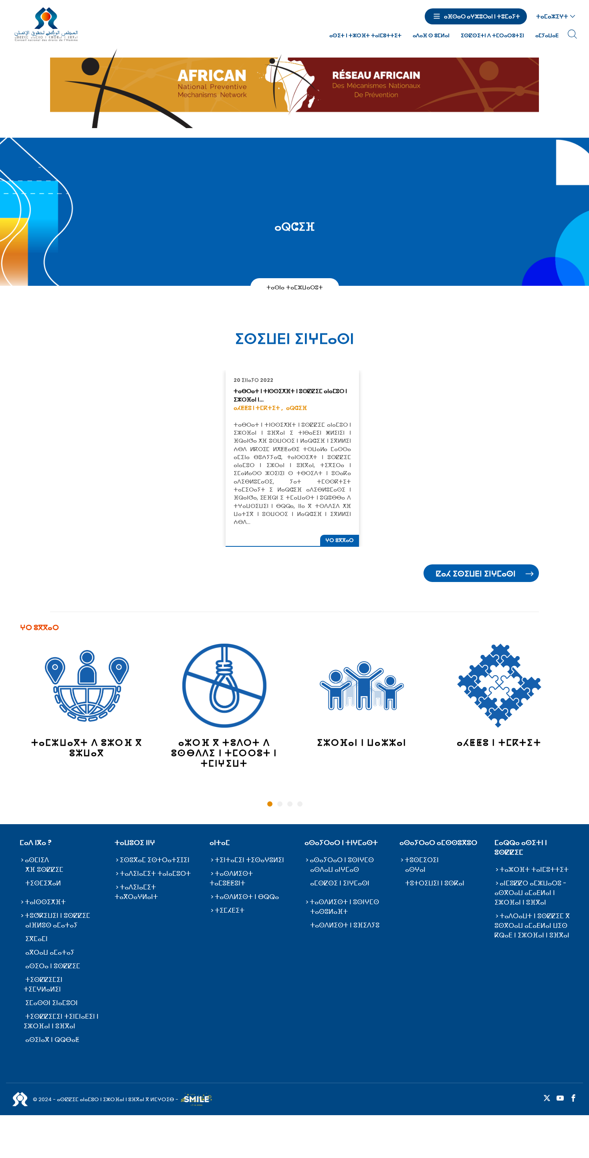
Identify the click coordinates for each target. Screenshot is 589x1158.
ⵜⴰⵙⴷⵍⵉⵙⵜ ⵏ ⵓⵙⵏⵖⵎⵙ (344, 902)
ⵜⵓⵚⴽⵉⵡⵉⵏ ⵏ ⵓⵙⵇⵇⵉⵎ (57, 915)
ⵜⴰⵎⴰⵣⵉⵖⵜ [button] (552, 16)
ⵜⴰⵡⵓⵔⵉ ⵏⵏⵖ (135, 842)
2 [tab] (279, 804)
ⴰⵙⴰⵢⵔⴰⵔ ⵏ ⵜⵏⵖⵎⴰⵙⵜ (341, 842)
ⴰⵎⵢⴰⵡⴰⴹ (547, 35)
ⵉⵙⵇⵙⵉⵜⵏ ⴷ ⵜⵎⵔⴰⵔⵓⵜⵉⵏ (492, 35)
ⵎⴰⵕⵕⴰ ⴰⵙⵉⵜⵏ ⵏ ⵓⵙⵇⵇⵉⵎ (520, 847)
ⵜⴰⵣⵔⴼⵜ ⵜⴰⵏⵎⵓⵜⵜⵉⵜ (534, 869)
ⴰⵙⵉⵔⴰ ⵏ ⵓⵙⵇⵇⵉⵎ (52, 966)
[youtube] (560, 1098)
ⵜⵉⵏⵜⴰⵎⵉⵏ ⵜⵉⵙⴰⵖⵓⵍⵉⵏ (249, 860)
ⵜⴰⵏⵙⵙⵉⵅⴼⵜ (45, 902)
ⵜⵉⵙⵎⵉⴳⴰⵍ (43, 883)
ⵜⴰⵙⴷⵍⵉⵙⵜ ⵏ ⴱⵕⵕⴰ (247, 896)
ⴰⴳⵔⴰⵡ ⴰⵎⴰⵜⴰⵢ (50, 952)
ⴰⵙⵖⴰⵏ (415, 869)
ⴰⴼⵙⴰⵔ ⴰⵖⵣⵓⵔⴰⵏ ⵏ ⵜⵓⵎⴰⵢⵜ (482, 16)
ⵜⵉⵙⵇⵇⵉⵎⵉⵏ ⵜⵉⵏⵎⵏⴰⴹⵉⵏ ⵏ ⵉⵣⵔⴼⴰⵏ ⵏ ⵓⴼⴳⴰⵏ (61, 1021)
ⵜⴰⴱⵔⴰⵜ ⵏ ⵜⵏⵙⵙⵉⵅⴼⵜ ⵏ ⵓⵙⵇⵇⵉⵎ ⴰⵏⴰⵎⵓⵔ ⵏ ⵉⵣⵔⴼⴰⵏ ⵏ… (290, 395)
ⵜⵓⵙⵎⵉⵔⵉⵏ (422, 860)
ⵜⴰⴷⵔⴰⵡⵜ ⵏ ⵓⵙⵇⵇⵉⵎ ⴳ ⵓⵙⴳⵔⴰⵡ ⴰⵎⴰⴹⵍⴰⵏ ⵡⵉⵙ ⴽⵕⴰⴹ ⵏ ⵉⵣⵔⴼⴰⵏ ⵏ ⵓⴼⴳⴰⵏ (532, 925)
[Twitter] (547, 1098)
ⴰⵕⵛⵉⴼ (296, 408)
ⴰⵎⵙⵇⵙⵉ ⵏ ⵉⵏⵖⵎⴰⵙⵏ (339, 883)
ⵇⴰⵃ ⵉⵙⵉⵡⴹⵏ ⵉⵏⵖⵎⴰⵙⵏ (476, 573)
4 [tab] (300, 804)
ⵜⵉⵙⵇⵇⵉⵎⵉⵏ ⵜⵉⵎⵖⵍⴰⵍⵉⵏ (43, 984)
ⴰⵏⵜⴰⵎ (220, 842)
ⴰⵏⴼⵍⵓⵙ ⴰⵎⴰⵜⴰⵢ (51, 925)
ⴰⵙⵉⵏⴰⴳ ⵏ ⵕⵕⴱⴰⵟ (52, 1039)
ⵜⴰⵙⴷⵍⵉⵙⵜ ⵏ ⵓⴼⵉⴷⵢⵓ (344, 925)
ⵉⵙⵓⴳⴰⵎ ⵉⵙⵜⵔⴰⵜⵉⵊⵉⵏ (155, 860)
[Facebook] (573, 1098)
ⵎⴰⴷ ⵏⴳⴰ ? (36, 842)
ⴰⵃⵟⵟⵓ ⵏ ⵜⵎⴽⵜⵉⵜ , (258, 408)
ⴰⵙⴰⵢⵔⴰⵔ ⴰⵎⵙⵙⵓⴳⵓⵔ (438, 842)
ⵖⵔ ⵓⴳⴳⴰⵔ (339, 540)
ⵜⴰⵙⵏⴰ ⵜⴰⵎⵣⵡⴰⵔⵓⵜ (294, 287)
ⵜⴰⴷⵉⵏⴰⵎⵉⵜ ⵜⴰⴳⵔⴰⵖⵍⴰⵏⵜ (136, 892)
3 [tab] (289, 804)
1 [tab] (269, 804)
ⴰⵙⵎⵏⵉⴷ (37, 860)
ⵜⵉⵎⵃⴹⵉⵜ (229, 910)
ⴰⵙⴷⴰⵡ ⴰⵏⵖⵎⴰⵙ (334, 869)
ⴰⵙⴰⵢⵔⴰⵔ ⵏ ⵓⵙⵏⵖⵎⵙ (342, 860)
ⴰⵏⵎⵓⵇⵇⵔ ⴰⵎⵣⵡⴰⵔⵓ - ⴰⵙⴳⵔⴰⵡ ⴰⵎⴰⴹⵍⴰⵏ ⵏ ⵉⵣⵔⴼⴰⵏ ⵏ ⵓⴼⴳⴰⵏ (530, 893)
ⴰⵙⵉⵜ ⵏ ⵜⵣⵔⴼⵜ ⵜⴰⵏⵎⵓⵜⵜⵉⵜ (365, 35)
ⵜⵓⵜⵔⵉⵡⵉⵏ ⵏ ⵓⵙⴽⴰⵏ (434, 883)
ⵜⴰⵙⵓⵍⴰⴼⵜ (329, 911)
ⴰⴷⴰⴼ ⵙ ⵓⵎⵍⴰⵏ (431, 35)
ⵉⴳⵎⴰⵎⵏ (36, 938)
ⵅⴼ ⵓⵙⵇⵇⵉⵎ (44, 869)
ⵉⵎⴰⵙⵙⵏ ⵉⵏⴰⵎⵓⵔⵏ (51, 1002)
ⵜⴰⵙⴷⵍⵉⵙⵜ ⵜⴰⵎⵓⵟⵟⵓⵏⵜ (231, 878)
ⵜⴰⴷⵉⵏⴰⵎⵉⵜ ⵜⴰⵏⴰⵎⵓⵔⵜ (155, 873)
